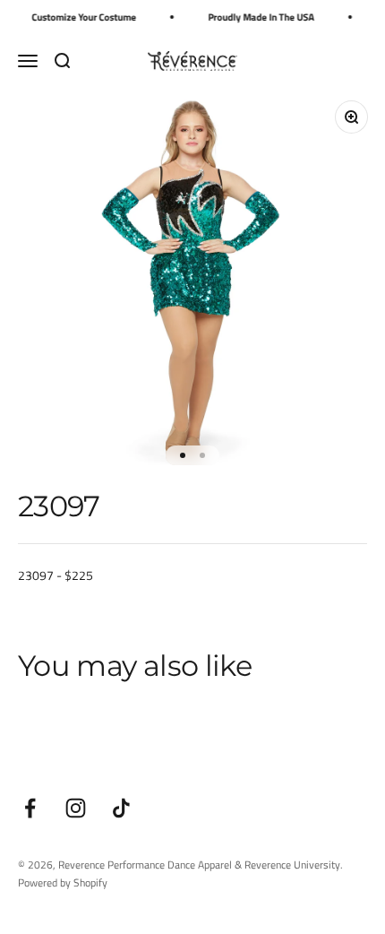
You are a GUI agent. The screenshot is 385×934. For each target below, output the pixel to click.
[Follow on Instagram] (76, 808)
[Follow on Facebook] (30, 808)
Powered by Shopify (62, 882)
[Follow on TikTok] (121, 808)
